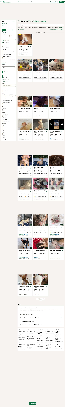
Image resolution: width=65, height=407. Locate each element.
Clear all (13, 21)
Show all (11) (5, 81)
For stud (4, 32)
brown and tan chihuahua (57, 332)
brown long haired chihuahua (39, 342)
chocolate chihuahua (31, 331)
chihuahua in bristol (21, 339)
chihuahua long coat (39, 336)
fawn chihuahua (57, 336)
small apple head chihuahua (39, 333)
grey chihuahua (57, 344)
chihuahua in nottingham (20, 334)
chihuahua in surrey (21, 342)
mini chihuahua (29, 342)
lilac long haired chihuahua (48, 338)
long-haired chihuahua (49, 333)
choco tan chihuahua (58, 348)
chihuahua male (30, 329)
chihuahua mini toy (39, 340)
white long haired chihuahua (49, 348)
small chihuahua (57, 346)
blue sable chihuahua (40, 346)
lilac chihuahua (30, 333)
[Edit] (15, 64)
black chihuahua (30, 341)
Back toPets (4, 23)
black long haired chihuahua (39, 330)
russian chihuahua (58, 329)
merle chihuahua (39, 348)
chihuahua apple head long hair (31, 345)
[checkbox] (2, 42)
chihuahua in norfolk (21, 337)
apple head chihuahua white (49, 342)
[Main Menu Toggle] (1, 2)
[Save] (30, 47)
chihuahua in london (21, 331)
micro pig (38, 338)
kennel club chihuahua (58, 341)
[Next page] (44, 299)
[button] (25, 65)
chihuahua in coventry (22, 344)
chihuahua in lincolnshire (20, 347)
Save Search (22, 29)
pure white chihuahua (49, 340)
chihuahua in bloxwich (22, 341)
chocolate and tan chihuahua (49, 345)
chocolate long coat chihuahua (58, 335)
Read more (61, 27)
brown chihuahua (39, 344)
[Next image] (31, 65)
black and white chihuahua (48, 335)
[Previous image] (19, 65)
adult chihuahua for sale (30, 339)
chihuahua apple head (31, 336)
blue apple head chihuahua (57, 339)
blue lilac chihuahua (49, 331)
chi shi (47, 329)
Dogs (3, 25)
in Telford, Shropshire (40, 21)
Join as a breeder (31, 1)
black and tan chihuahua (29, 348)
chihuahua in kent (21, 329)
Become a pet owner (22, 1)
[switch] (10, 36)
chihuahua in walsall (21, 335)
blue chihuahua (39, 335)
